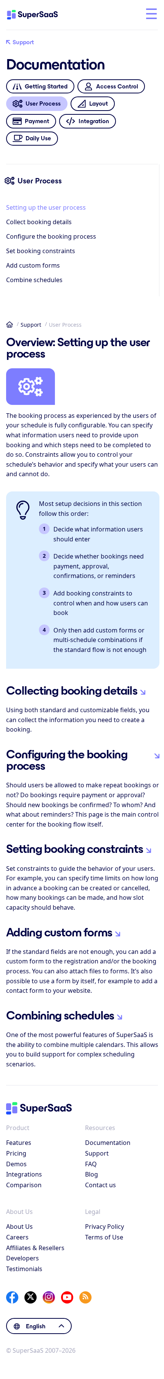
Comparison (24, 1185)
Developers (22, 1258)
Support (23, 42)
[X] (30, 1297)
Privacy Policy (104, 1226)
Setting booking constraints (74, 848)
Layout (98, 103)
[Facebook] (12, 1297)
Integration (94, 121)
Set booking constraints (40, 251)
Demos (16, 1164)
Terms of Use (104, 1237)
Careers (17, 1237)
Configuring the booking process (66, 759)
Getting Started (46, 86)
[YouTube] (67, 1297)
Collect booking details (39, 222)
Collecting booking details (71, 690)
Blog (91, 1174)
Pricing (16, 1153)
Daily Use (38, 138)
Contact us (100, 1185)
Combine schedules (34, 280)
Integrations (24, 1174)
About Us (19, 1226)
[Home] (39, 15)
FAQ (91, 1164)
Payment (37, 121)
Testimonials (24, 1269)
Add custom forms (33, 265)
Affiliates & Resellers (35, 1248)
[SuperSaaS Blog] (85, 1297)
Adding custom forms (59, 932)
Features (18, 1142)
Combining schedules (60, 1015)
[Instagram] (49, 1297)
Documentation (107, 1142)
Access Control (117, 86)
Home (9, 324)
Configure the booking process (51, 236)
